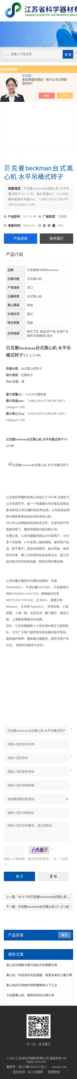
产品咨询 (20, 238)
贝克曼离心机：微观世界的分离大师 (30, 995)
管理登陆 (54, 1072)
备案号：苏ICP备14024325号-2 (26, 1066)
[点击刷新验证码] (39, 850)
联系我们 (56, 238)
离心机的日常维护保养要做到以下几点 (31, 985)
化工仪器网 (35, 1072)
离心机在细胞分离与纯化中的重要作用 (31, 965)
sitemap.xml (59, 1066)
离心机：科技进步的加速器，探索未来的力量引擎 (39, 975)
